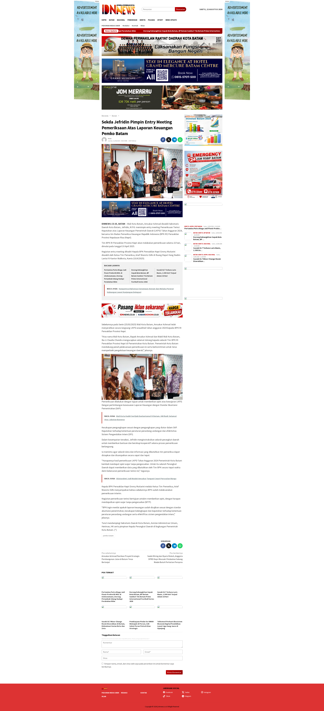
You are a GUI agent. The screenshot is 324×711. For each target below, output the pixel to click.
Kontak (143, 693)
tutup (97, 1)
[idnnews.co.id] (121, 9)
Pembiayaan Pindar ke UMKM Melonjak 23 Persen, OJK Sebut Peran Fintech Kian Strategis (141, 625)
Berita (186, 226)
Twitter (187, 692)
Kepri (192, 226)
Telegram (188, 696)
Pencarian (180, 9)
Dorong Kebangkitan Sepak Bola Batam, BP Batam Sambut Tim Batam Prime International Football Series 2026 (148, 31)
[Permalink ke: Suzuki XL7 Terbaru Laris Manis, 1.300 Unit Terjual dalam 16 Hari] (170, 583)
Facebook (169, 692)
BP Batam (207, 233)
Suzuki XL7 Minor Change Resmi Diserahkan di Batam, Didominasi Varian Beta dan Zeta (113, 625)
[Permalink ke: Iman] (104, 139)
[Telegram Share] (174, 139)
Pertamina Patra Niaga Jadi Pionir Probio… (202, 228)
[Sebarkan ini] (163, 139)
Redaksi (124, 693)
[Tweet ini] (168, 139)
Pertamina (198, 226)
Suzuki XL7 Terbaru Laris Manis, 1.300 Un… (207, 249)
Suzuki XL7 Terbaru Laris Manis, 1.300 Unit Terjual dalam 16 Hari (166, 273)
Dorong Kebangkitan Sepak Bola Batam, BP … (207, 238)
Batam (195, 233)
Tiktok (168, 696)
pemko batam (108, 535)
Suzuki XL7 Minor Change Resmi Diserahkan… (207, 260)
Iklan (104, 696)
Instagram (207, 692)
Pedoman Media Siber (110, 693)
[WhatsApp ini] (180, 139)
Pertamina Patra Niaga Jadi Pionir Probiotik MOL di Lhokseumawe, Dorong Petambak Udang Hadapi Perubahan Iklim (115, 276)
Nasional (207, 244)
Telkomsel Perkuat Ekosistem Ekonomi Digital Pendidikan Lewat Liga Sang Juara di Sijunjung (169, 625)
